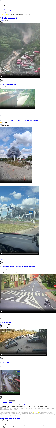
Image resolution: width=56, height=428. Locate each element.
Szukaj (4, 1)
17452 (4, 402)
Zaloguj (6, 1)
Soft (3, 5)
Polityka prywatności (16, 418)
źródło (1, 259)
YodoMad (2, 20)
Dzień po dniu (9, 10)
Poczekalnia (5, 4)
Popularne (4, 9)
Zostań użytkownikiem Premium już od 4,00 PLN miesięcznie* (11, 425)
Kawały (4, 8)
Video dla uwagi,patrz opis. (9, 84)
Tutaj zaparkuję (6, 322)
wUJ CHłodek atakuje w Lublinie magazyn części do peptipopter (20, 120)
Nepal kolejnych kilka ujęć (9, 18)
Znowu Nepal (5, 362)
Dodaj (1, 1)
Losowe (4, 11)
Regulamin (2, 418)
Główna (4, 3)
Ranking (4, 12)
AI (3, 6)
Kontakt (6, 418)
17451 (6, 402)
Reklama (10, 418)
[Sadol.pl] (1, 0)
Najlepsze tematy (15, 10)
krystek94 (2, 324)
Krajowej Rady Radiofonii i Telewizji (29, 404)
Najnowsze (5, 10)
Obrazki (4, 7)
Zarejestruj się (11, 1)
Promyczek (2, 364)
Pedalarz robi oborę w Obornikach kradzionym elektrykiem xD (19, 266)
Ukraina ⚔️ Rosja (5, 14)
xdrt (1, 122)
